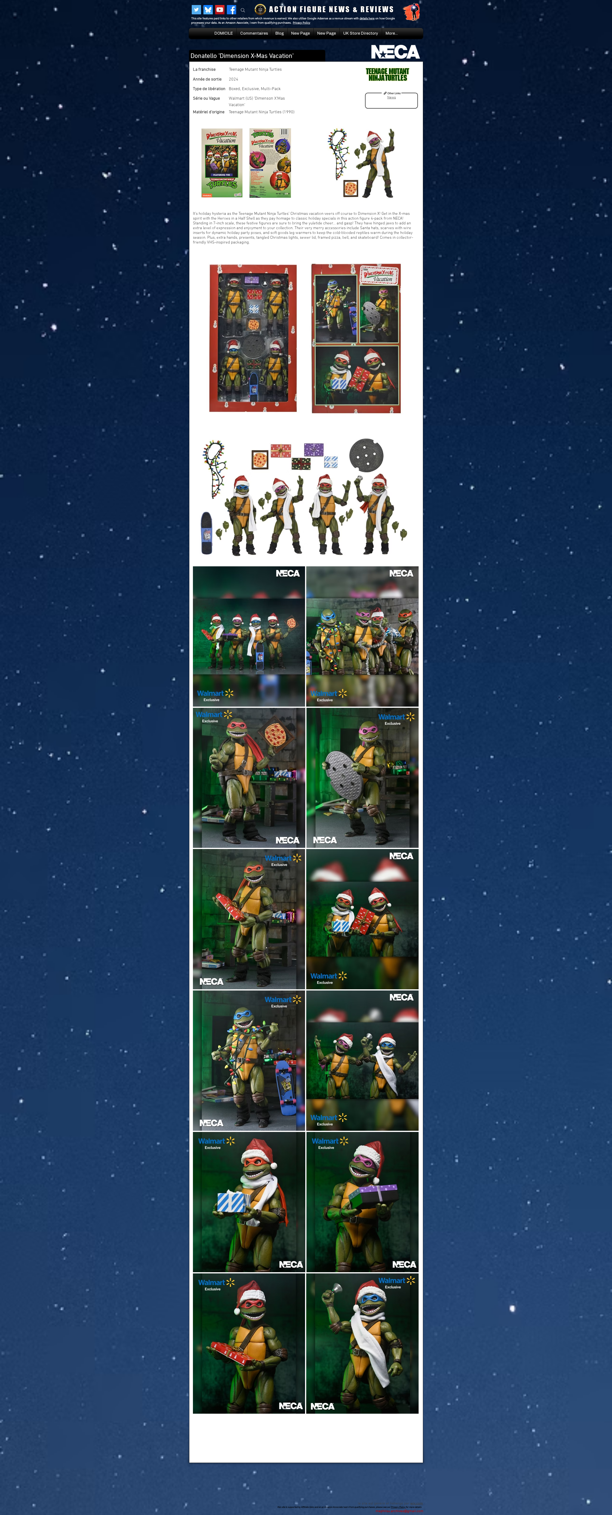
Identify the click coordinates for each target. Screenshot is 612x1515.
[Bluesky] (208, 9)
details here (367, 18)
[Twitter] (196, 9)
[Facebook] (231, 9)
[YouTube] (219, 9)
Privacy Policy (301, 22)
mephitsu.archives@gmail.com (399, 1511)
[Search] (243, 10)
